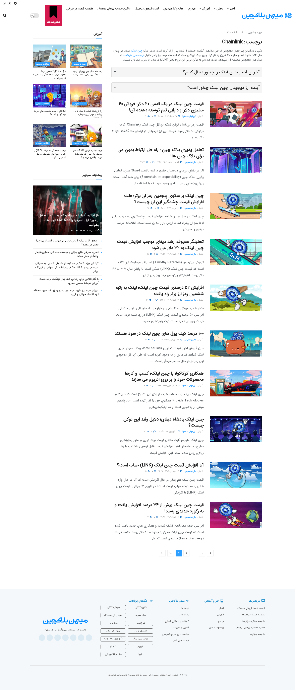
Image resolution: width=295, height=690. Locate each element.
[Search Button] (4, 16)
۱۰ (146, 339)
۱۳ (148, 208)
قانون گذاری (140, 607)
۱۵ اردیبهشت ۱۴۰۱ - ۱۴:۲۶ (168, 162)
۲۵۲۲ (142, 162)
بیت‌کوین (113, 623)
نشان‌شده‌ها (53, 22)
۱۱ (148, 254)
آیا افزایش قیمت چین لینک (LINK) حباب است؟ (160, 465)
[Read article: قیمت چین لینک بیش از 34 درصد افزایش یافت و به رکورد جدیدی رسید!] (236, 515)
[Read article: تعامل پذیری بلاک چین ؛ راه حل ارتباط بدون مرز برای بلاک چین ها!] (236, 160)
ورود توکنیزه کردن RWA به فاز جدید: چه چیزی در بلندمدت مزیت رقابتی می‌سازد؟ (87, 154)
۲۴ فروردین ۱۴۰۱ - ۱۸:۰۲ (169, 339)
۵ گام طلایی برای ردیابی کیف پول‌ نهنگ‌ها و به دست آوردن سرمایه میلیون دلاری (69, 281)
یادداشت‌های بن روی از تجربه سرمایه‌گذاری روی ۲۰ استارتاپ (87, 73)
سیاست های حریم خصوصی (175, 634)
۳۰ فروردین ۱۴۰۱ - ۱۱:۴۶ (167, 385)
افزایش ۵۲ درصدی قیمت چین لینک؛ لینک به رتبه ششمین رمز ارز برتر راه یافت (160, 290)
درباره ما (185, 608)
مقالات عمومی (79, 64)
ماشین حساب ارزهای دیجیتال (114, 8)
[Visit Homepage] (267, 15)
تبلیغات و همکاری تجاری (177, 621)
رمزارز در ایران (113, 631)
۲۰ (144, 385)
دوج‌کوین (140, 623)
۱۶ (147, 300)
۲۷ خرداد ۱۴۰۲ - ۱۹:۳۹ (170, 517)
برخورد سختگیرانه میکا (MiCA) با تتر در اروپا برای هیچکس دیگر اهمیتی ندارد (50, 154)
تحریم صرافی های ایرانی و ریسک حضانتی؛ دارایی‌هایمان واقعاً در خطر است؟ (67, 254)
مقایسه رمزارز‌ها (257, 634)
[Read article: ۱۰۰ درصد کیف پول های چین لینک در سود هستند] (236, 343)
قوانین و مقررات (181, 627)
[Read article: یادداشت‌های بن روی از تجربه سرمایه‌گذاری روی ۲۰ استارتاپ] (86, 56)
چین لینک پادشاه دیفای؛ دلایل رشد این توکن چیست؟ (163, 422)
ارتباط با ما (184, 615)
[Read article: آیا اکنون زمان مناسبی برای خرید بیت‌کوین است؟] (49, 95)
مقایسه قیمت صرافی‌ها (253, 615)
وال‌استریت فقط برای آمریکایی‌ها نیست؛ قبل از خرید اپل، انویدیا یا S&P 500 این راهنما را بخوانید (69, 220)
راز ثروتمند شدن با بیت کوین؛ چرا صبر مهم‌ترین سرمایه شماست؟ (87, 114)
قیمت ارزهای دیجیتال (147, 8)
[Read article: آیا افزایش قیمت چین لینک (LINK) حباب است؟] (236, 475)
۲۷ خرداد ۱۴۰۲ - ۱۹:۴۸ (170, 300)
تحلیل (220, 8)
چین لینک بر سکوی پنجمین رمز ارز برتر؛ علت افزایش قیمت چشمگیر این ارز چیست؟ (164, 198)
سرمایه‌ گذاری (113, 607)
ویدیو (221, 621)
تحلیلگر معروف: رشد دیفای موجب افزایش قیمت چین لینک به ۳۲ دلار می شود (160, 244)
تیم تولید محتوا (189, 116)
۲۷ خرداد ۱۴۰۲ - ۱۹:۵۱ (170, 254)
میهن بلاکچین (255, 32)
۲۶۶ (73, 230)
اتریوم (140, 646)
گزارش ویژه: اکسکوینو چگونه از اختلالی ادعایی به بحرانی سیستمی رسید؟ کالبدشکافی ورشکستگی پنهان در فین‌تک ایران (67, 267)
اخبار (232, 8)
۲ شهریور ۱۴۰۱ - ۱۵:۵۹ (168, 431)
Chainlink (232, 32)
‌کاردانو (113, 646)
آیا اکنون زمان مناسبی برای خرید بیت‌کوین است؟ (50, 112)
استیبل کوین (140, 631)
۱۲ (145, 431)
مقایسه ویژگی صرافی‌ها (253, 621)
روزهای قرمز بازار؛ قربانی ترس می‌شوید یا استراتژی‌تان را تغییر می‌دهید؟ (67, 242)
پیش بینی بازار (140, 638)
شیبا (140, 654)
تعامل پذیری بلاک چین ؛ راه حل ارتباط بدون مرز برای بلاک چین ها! (161, 152)
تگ (242, 32)
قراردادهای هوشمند (133, 55)
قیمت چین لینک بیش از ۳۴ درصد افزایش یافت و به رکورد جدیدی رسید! (159, 508)
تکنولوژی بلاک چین (113, 638)
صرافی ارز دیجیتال (113, 615)
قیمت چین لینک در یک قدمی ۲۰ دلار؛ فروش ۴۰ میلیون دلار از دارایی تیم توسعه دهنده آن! (161, 106)
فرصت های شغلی (180, 640)
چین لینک (136, 51)
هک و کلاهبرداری (173, 8)
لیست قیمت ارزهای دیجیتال (251, 608)
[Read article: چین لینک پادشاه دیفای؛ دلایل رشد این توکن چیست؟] (236, 429)
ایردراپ (191, 8)
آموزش (206, 8)
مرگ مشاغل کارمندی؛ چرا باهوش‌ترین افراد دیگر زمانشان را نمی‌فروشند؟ (49, 74)
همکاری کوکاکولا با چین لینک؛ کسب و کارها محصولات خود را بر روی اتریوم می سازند (164, 376)
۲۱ (146, 116)
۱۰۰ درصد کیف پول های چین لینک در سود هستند (159, 333)
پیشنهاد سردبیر (216, 627)
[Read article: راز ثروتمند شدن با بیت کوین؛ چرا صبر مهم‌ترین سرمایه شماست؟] (86, 95)
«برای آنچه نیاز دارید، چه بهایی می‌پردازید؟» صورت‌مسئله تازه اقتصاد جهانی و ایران (66, 292)
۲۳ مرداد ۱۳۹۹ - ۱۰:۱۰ (170, 208)
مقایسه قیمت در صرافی (79, 8)
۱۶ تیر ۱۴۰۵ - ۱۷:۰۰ (88, 230)
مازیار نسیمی (190, 162)
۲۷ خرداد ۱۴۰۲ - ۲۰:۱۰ (168, 116)
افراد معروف (140, 615)
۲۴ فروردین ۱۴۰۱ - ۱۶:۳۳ (169, 471)
